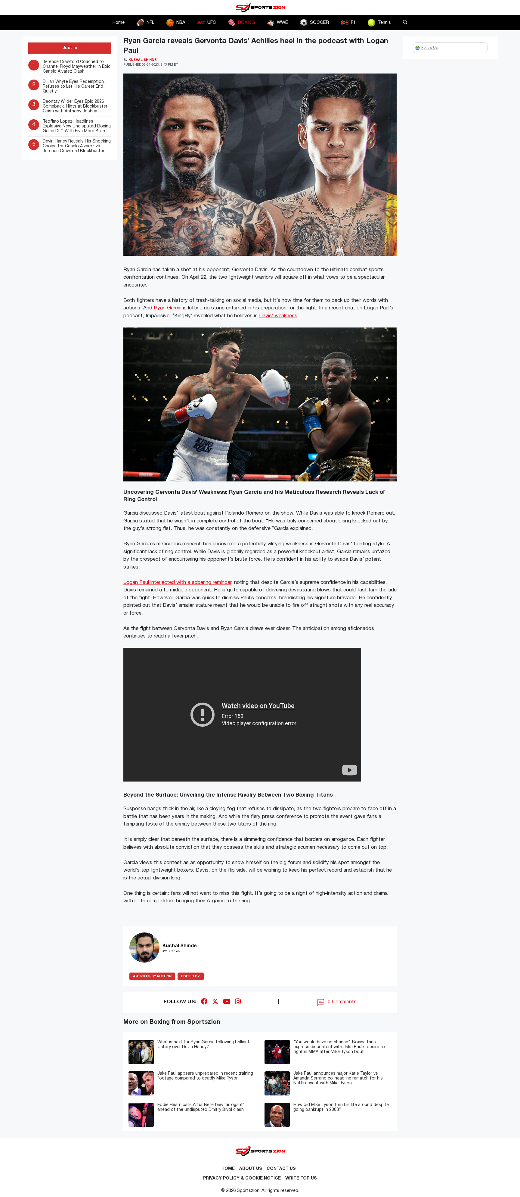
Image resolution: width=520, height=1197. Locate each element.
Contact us (281, 1169)
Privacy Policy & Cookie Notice (242, 1178)
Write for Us (301, 1178)
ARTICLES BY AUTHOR (152, 976)
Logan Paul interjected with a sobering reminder (177, 582)
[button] (405, 22)
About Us (250, 1169)
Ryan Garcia (167, 308)
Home (119, 22)
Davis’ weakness (278, 316)
